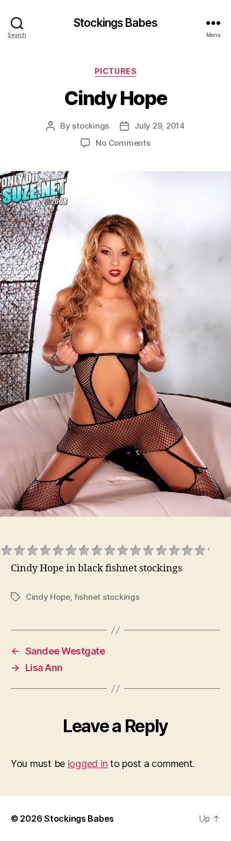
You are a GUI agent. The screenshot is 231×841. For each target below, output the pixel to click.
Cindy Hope (48, 597)
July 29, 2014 (159, 126)
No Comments (123, 143)
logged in (88, 763)
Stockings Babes (115, 22)
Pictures (115, 71)
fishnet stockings (107, 597)
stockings (90, 126)
